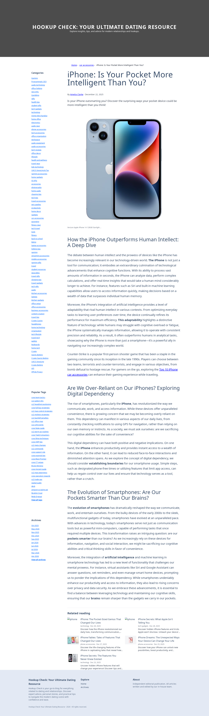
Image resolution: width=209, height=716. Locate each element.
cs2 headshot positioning (41, 404)
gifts (33, 98)
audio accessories (38, 146)
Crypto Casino (37, 320)
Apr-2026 (35, 556)
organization (36, 331)
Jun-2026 (34, 546)
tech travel (35, 228)
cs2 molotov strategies (40, 414)
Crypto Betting (37, 365)
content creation (37, 314)
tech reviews (36, 150)
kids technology (37, 167)
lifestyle (34, 157)
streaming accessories (40, 256)
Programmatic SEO (38, 81)
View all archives (38, 559)
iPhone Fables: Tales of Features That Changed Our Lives (100, 639)
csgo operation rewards (40, 476)
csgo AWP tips (37, 442)
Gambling (35, 95)
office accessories (38, 307)
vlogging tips (36, 279)
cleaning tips (36, 194)
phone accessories (38, 129)
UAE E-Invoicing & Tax (40, 170)
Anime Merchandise (39, 116)
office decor (36, 153)
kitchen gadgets (37, 300)
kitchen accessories (39, 293)
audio (33, 290)
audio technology (38, 85)
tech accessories (38, 133)
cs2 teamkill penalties (39, 418)
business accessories (39, 310)
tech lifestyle (36, 334)
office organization (38, 136)
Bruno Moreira (37, 466)
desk (33, 486)
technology (35, 112)
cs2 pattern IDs (37, 401)
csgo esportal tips (38, 455)
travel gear (35, 163)
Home (74, 65)
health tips (35, 102)
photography (36, 187)
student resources (38, 269)
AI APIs (34, 180)
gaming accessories (39, 174)
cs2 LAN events (37, 425)
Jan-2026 (34, 542)
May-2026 (35, 529)
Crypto (34, 351)
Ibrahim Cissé (36, 493)
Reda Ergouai (36, 496)
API (32, 368)
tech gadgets (36, 109)
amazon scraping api (39, 489)
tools (33, 232)
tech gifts (35, 286)
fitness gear (36, 225)
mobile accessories (39, 259)
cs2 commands (37, 449)
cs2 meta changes (38, 445)
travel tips (35, 317)
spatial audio (36, 483)
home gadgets (37, 177)
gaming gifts (36, 262)
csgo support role (38, 452)
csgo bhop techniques (40, 438)
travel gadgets (37, 283)
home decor (36, 211)
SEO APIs (35, 92)
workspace (35, 139)
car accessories (86, 65)
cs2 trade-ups (36, 479)
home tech (35, 348)
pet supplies (36, 204)
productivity (36, 208)
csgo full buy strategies (40, 408)
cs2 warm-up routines (40, 431)
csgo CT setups (37, 462)
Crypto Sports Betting (39, 358)
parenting (35, 221)
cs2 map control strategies (41, 411)
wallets (34, 341)
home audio (36, 191)
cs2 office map (37, 421)
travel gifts (35, 276)
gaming (34, 252)
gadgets (34, 215)
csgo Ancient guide (38, 469)
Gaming (34, 78)
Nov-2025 (35, 532)
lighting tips (36, 249)
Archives (85, 687)
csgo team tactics (38, 397)
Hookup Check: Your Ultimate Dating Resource (104, 26)
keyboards (35, 344)
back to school (37, 238)
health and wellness (39, 160)
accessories (36, 184)
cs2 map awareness (39, 472)
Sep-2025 (35, 539)
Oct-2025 (35, 525)
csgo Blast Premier (38, 459)
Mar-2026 (35, 553)
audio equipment (38, 143)
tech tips (34, 198)
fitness (34, 235)
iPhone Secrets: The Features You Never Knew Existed (98, 657)
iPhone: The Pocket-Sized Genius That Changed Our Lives (100, 621)
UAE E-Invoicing (37, 361)
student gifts (36, 105)
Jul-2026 (34, 549)
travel (33, 266)
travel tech (35, 338)
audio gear (35, 126)
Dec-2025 (35, 536)
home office (36, 119)
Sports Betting (37, 355)
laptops (34, 297)
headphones (36, 324)
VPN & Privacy (37, 372)
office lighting (36, 88)
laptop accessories (38, 245)
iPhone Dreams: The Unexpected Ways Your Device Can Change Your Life (159, 639)
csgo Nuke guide (38, 428)
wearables (35, 273)
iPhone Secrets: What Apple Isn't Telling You (155, 621)
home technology (38, 327)
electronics (35, 122)
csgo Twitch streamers (40, 435)
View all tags (36, 500)
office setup (36, 303)
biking (33, 242)
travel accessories (38, 201)
